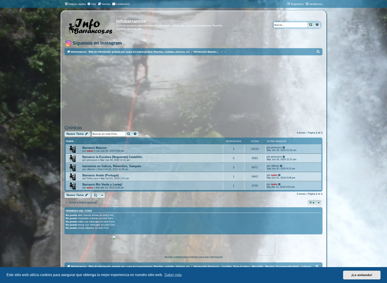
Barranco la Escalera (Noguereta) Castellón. (112, 157)
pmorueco (276, 147)
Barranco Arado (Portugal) (100, 175)
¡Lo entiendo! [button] (361, 275)
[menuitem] (91, 4)
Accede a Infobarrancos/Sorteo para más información (193, 257)
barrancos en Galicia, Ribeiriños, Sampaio (111, 166)
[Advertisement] (198, 90)
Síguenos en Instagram (96, 43)
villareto (91, 169)
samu (90, 150)
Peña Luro (92, 178)
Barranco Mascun (94, 147)
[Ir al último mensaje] (284, 147)
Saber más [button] (173, 275)
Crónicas (73, 127)
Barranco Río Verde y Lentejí (102, 184)
